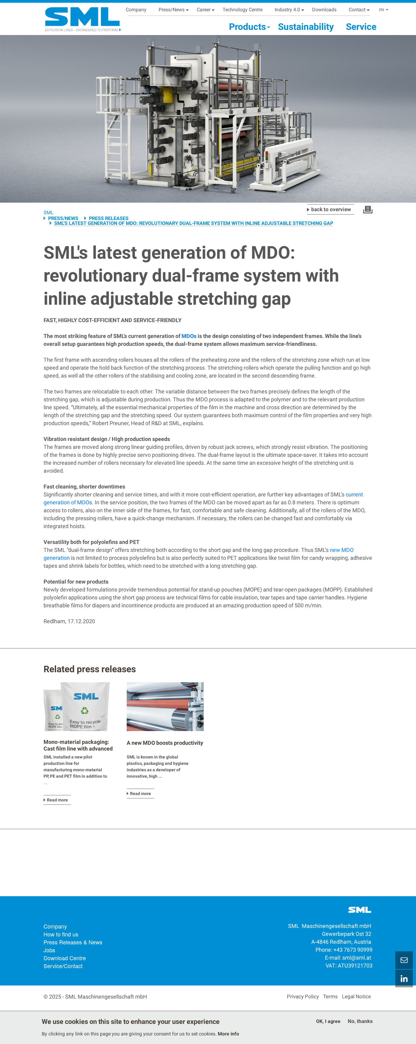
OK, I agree (328, 1021)
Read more (57, 799)
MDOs (189, 336)
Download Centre (65, 958)
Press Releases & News (73, 942)
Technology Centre (243, 9)
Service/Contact (63, 966)
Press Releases (109, 218)
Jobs (49, 950)
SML (49, 212)
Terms (330, 996)
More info (228, 1034)
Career (203, 9)
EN (381, 10)
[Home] (75, 17)
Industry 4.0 (287, 9)
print (367, 209)
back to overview (331, 209)
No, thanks (360, 1021)
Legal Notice (356, 996)
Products (247, 26)
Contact (357, 9)
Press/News (172, 9)
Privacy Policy (303, 996)
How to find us (61, 934)
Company (136, 9)
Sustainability (306, 26)
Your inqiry (404, 960)
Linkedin (404, 978)
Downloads (324, 9)
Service (361, 26)
